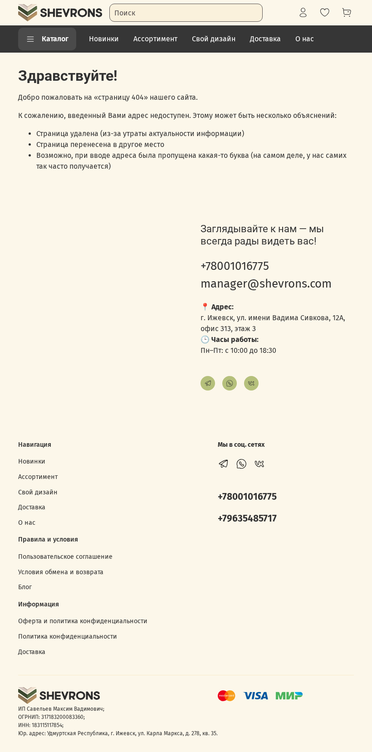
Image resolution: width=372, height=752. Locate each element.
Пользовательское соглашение (65, 557)
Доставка (265, 38)
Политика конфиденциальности (67, 636)
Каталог (55, 38)
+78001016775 (235, 266)
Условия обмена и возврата (60, 572)
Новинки (104, 38)
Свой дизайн (213, 38)
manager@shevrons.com (266, 284)
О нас (304, 38)
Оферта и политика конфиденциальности (82, 621)
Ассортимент (155, 38)
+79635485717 (247, 518)
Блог (25, 587)
